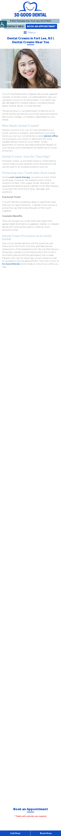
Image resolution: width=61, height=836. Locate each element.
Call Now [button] (15, 833)
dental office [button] (51, 136)
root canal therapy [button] (19, 177)
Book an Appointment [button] (41, 26)
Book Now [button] (45, 833)
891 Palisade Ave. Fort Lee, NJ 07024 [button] (31, 21)
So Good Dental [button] (11, 264)
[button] (3, 24)
